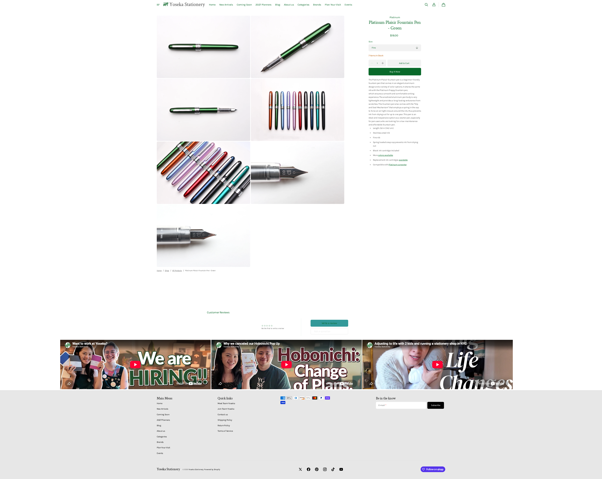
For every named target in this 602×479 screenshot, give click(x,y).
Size (370, 41)
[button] (426, 4)
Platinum (395, 17)
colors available (385, 155)
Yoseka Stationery (196, 469)
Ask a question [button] (322, 331)
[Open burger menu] (158, 4)
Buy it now (395, 71)
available (403, 160)
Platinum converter (398, 164)
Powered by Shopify (212, 469)
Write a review (329, 323)
